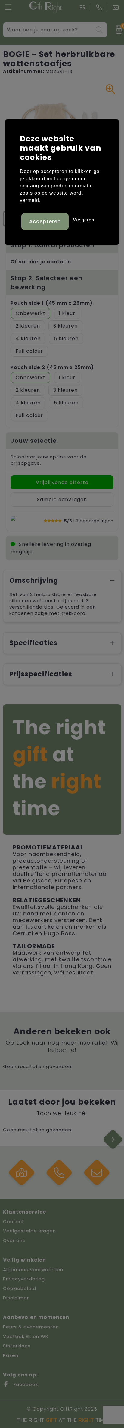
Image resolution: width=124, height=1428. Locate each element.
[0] (117, 29)
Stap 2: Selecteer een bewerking (46, 282)
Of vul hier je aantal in (41, 261)
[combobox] (48, 30)
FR (82, 8)
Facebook (25, 1384)
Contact (13, 1221)
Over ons (14, 1240)
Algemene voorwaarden (33, 1269)
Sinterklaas (17, 1346)
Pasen (10, 1355)
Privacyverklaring (24, 1279)
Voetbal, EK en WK (25, 1336)
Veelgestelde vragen (29, 1231)
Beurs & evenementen (31, 1327)
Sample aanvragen (62, 499)
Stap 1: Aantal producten (53, 245)
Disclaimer (16, 1298)
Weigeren (83, 219)
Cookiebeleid (19, 1288)
